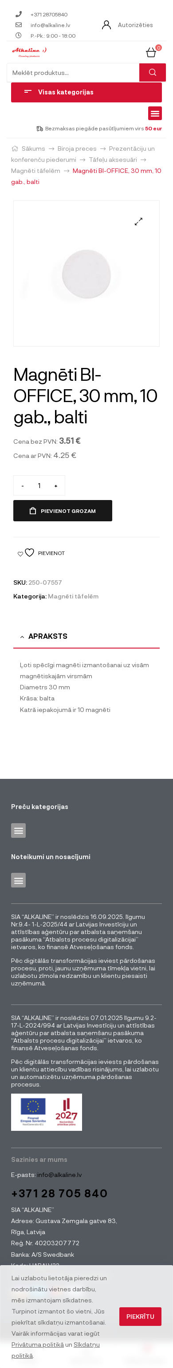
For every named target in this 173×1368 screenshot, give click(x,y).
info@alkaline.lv (59, 1174)
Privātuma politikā (38, 1344)
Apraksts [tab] (47, 636)
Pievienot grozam (68, 511)
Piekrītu (140, 1316)
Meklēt (152, 72)
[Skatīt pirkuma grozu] (151, 51)
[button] (155, 113)
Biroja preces (77, 148)
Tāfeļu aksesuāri (113, 159)
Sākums (33, 148)
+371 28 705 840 (59, 1193)
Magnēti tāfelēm (35, 170)
